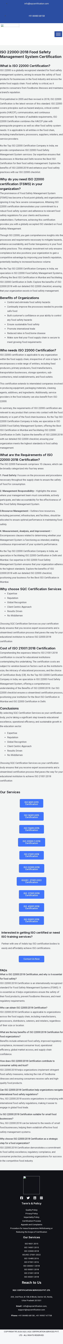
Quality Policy (31, 1210)
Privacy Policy (31, 1213)
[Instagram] (41, 1197)
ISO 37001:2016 (31, 1262)
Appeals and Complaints (31, 1224)
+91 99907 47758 (44, 1315)
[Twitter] (28, 1197)
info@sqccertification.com (35, 1306)
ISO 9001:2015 (31, 1243)
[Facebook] (21, 1197)
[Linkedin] (34, 1197)
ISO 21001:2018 (31, 1273)
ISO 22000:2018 (31, 1251)
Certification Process (31, 1221)
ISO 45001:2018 (31, 1277)
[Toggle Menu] (58, 34)
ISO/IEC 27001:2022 (31, 1254)
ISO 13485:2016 (31, 1258)
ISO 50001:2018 (31, 1269)
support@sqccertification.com (31, 1310)
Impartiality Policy (31, 1217)
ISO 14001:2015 (31, 1247)
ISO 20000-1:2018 (31, 1266)
